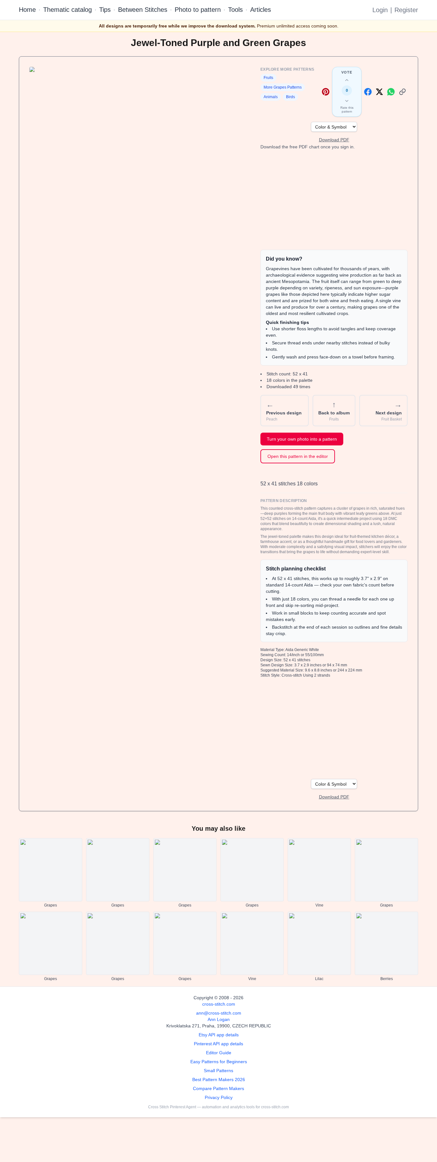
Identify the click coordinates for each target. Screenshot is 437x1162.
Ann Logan (219, 1019)
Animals (271, 97)
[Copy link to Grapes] (402, 92)
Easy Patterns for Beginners (218, 1061)
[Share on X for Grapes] (379, 92)
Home (27, 9)
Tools (235, 9)
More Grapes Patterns (283, 87)
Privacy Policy (219, 1097)
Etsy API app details (219, 1034)
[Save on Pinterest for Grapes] (326, 92)
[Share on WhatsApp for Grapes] (391, 92)
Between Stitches (142, 9)
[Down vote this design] (347, 101)
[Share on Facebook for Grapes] (368, 92)
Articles (260, 9)
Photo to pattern (198, 9)
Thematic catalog (67, 9)
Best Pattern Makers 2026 (218, 1079)
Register (406, 9)
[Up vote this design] (347, 80)
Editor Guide (218, 1052)
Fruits (268, 77)
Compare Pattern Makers (218, 1088)
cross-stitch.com (218, 1004)
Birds (290, 97)
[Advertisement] (334, 200)
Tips (105, 9)
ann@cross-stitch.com (218, 1013)
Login (380, 9)
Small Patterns (218, 1070)
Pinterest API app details (218, 1043)
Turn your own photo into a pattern (302, 439)
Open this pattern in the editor (297, 456)
